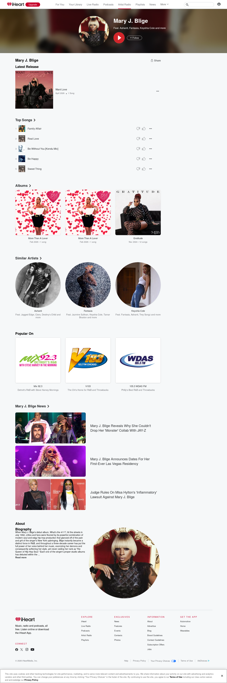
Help (126, 660)
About (150, 621)
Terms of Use (187, 660)
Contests (118, 635)
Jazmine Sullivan (80, 314)
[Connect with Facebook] (16, 650)
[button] (119, 37)
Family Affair (34, 128)
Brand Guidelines (155, 635)
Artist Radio (124, 4)
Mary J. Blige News (30, 405)
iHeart (83, 621)
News (152, 4)
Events (117, 630)
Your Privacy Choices (160, 660)
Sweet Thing (35, 169)
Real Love (33, 138)
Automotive (185, 621)
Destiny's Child (49, 314)
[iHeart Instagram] (26, 650)
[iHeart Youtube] (32, 650)
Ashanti (124, 28)
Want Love (61, 89)
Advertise (151, 625)
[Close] (222, 675)
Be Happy (33, 158)
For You (60, 4)
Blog (149, 630)
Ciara (38, 314)
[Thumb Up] (144, 129)
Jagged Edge (27, 314)
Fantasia (134, 28)
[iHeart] (15, 4)
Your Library (75, 4)
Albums (21, 185)
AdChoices (202, 660)
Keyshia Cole (147, 28)
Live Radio (93, 4)
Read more (21, 557)
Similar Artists (26, 258)
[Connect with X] (21, 650)
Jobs (149, 649)
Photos (117, 639)
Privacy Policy (139, 660)
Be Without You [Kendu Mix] (43, 148)
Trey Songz (145, 314)
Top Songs (23, 119)
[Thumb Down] (138, 129)
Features (118, 625)
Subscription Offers (155, 644)
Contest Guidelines (155, 639)
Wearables (185, 630)
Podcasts (108, 4)
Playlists (140, 4)
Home (182, 625)
